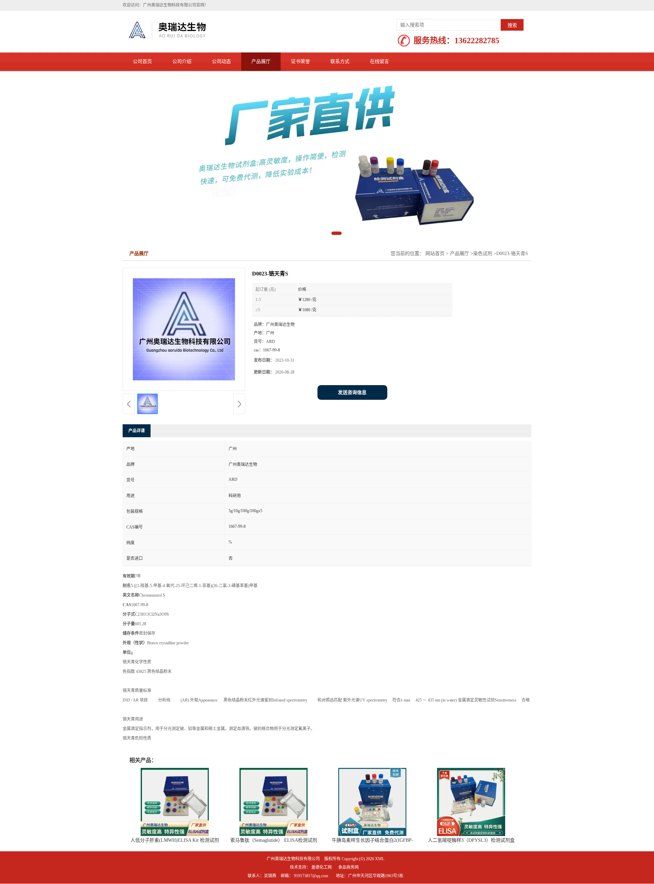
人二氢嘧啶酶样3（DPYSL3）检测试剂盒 (471, 840)
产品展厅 (260, 61)
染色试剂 (482, 253)
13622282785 (476, 40)
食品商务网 (348, 867)
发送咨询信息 (352, 392)
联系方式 (339, 61)
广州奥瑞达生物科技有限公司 (293, 858)
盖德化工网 (321, 867)
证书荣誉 (300, 61)
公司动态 (221, 61)
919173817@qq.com (311, 875)
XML (379, 858)
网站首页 (435, 253)
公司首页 (142, 61)
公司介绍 (181, 61)
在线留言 (379, 61)
